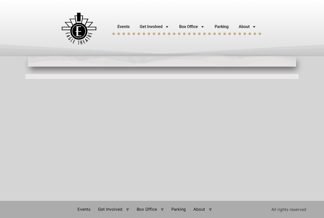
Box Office (188, 26)
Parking (222, 26)
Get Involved (151, 26)
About (244, 26)
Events (123, 26)
